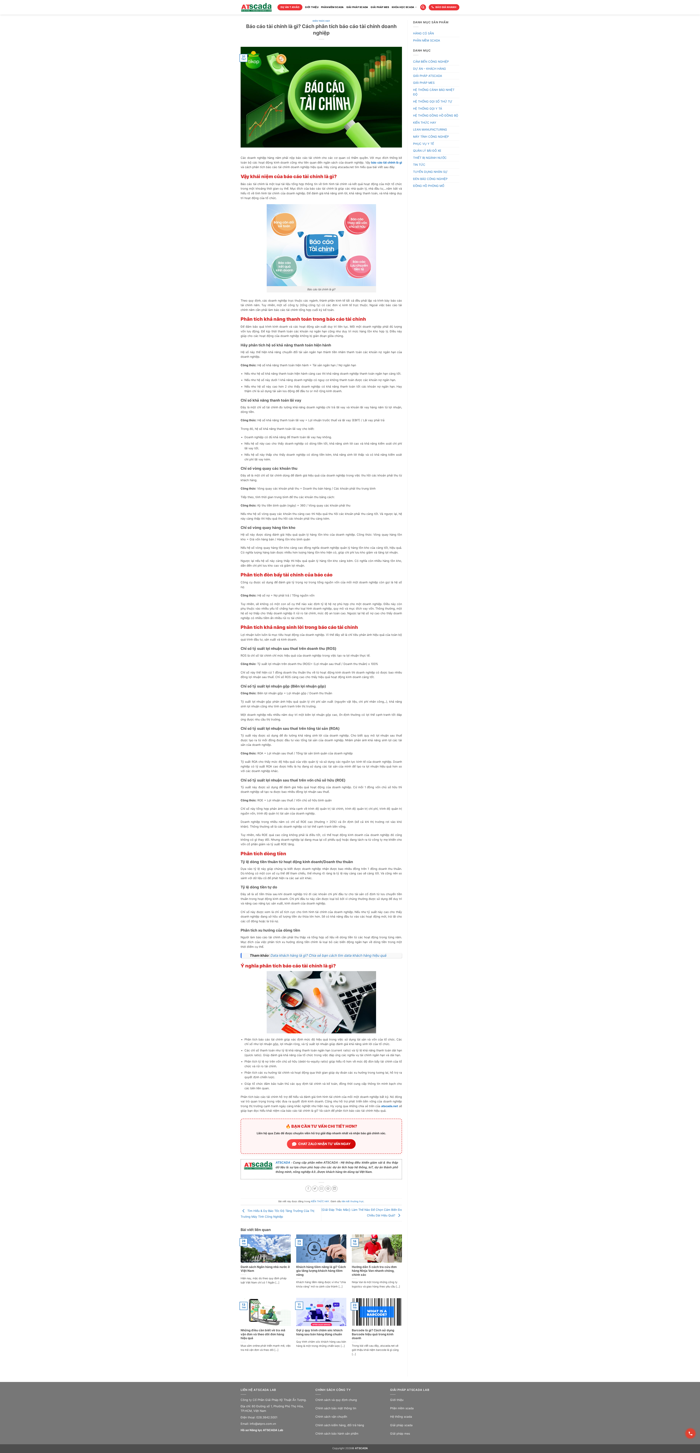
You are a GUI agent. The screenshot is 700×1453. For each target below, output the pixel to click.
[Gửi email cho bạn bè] (321, 1189)
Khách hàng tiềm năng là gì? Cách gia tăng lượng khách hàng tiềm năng (321, 1271)
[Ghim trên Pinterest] (328, 1189)
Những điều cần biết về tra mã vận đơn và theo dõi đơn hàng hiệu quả (263, 1334)
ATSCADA (283, 1162)
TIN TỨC (419, 164)
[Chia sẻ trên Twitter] (315, 1189)
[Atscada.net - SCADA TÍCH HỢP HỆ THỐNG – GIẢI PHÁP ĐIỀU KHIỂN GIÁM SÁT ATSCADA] (256, 7)
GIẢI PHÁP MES (380, 7)
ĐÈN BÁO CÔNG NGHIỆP (430, 179)
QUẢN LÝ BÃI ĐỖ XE (427, 150)
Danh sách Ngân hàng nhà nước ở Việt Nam (265, 1269)
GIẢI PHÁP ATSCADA (427, 76)
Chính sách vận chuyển (331, 1416)
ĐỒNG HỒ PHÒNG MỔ (428, 186)
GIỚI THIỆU (311, 7)
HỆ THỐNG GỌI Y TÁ (427, 108)
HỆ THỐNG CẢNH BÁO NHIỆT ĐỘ (433, 92)
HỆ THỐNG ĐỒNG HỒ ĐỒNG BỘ (435, 115)
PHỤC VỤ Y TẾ (423, 144)
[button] (423, 7)
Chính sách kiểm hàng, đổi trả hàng (339, 1425)
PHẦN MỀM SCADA (332, 7)
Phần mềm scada (402, 1408)
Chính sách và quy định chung (336, 1400)
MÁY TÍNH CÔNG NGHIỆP (431, 136)
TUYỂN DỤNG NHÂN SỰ (430, 172)
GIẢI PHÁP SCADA (357, 7)
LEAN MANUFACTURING (430, 129)
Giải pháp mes (400, 1433)
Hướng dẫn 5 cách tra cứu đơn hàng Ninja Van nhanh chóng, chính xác (374, 1271)
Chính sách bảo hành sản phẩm (336, 1433)
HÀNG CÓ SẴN (423, 33)
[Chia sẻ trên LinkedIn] (335, 1189)
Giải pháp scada (401, 1425)
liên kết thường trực (353, 1201)
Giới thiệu (396, 1400)
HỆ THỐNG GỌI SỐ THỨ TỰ (432, 101)
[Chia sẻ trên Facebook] (308, 1189)
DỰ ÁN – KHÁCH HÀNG (429, 68)
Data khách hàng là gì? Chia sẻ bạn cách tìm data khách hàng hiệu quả (328, 955)
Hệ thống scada (401, 1416)
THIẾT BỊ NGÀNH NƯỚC (430, 158)
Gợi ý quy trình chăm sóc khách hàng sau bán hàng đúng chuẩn (319, 1332)
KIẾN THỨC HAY (321, 21)
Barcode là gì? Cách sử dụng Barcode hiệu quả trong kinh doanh (373, 1334)
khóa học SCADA (403, 7)
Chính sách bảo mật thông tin (335, 1408)
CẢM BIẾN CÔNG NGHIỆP (431, 61)
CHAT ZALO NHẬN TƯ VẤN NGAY (324, 1144)
